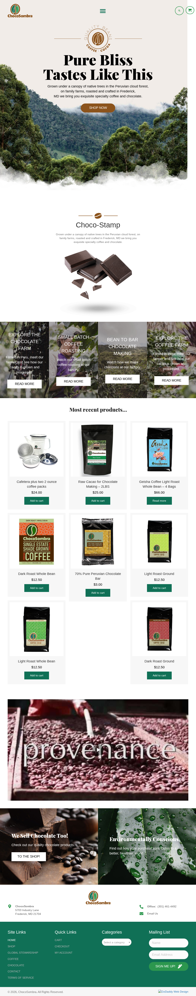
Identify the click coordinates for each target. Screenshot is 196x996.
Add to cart (36, 500)
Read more (159, 500)
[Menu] (102, 11)
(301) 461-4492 (167, 906)
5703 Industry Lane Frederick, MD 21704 (28, 912)
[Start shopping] (190, 10)
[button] (98, 107)
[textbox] (116, 942)
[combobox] (116, 942)
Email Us (152, 913)
